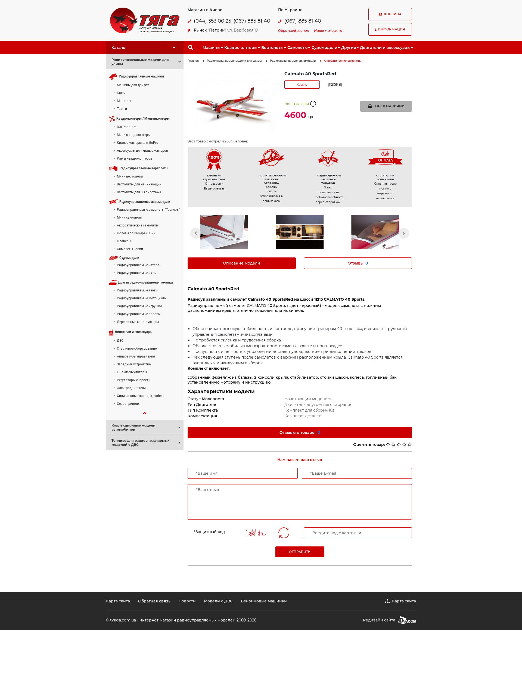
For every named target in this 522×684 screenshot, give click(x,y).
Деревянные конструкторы (138, 322)
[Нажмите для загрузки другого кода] (256, 532)
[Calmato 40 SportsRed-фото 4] (299, 232)
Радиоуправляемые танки (137, 290)
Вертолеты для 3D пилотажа (139, 192)
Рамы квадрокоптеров (134, 158)
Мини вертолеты (130, 176)
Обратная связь (154, 601)
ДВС (120, 341)
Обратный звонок (293, 31)
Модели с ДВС (218, 601)
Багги (121, 93)
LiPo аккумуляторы (132, 372)
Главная (193, 61)
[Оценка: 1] (388, 444)
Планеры (124, 241)
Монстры (124, 101)
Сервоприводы (128, 404)
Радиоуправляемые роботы (138, 314)
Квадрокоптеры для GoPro (137, 143)
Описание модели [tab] (241, 263)
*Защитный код (209, 531)
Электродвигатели (131, 388)
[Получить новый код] (283, 532)
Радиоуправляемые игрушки (139, 306)
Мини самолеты (129, 217)
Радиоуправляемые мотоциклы (141, 298)
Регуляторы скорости (133, 380)
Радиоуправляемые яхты (136, 273)
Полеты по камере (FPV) (136, 233)
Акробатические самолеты (138, 225)
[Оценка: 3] (399, 444)
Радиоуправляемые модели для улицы (234, 61)
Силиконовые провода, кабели (140, 396)
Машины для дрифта (133, 85)
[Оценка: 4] (404, 444)
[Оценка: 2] (393, 444)
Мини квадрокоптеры (133, 135)
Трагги (122, 109)
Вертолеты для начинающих (139, 184)
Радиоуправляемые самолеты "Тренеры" (148, 210)
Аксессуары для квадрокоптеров (142, 151)
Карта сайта (118, 601)
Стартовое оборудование (137, 348)
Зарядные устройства (134, 364)
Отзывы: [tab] (358, 263)
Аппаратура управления (136, 356)
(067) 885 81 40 (252, 21)
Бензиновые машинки (264, 601)
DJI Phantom (126, 127)
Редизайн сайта (379, 620)
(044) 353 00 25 (212, 21)
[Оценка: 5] (410, 444)
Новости (187, 601)
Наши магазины (328, 31)
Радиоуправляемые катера (138, 265)
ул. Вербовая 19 (242, 30)
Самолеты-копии (130, 249)
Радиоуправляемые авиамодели (293, 61)
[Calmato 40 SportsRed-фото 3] (224, 232)
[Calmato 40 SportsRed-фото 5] (375, 232)
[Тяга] (144, 20)
